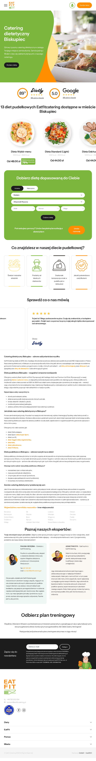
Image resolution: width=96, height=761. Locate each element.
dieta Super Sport (22, 435)
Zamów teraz (84, 5)
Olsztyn (72, 512)
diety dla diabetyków (22, 368)
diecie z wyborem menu (20, 380)
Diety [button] (6, 722)
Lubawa (50, 512)
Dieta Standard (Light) (57, 151)
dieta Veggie (12, 440)
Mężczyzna (30, 188)
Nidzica (50, 520)
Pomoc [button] (7, 737)
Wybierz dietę (11, 65)
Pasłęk (72, 517)
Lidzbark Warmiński (33, 522)
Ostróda (73, 514)
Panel (72, 5)
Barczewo (7, 512)
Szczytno (73, 520)
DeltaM (81, 753)
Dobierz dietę (48, 217)
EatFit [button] (7, 729)
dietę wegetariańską (24, 440)
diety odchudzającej (68, 366)
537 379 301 (27, 568)
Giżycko (29, 514)
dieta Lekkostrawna (14, 445)
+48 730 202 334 (13, 699)
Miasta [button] (7, 744)
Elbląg (6, 522)
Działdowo (7, 520)
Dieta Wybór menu (21, 151)
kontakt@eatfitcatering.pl (32, 571)
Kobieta (17, 188)
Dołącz (64, 647)
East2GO (89, 753)
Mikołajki (51, 514)
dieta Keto (11, 442)
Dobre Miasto (8, 517)
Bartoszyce (8, 514)
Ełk (27, 512)
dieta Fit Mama (13, 448)
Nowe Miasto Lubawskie (56, 522)
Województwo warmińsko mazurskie (20, 507)
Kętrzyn (28, 520)
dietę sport (83, 366)
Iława (28, 517)
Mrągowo (51, 517)
